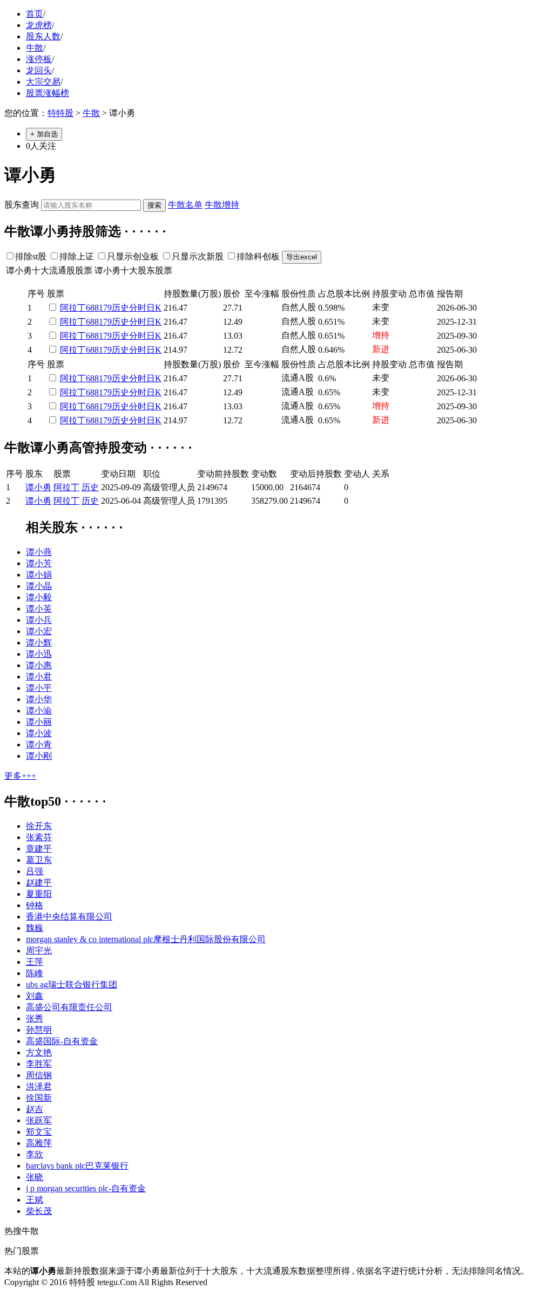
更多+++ (20, 775)
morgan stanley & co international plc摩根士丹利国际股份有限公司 (146, 939)
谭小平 (39, 687)
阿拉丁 (73, 307)
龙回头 (39, 70)
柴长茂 (39, 1211)
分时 (137, 307)
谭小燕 (39, 552)
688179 (99, 307)
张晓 (34, 1177)
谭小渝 (39, 710)
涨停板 (39, 59)
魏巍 (34, 927)
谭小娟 (39, 574)
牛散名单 (185, 204)
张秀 (34, 1018)
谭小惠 (39, 665)
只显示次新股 (198, 256)
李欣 (34, 1154)
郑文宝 (39, 1131)
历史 (120, 307)
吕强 (34, 871)
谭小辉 (39, 642)
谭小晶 (39, 586)
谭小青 (39, 744)
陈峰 (34, 973)
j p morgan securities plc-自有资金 (86, 1188)
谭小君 (39, 676)
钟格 (34, 905)
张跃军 (39, 1120)
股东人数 (43, 36)
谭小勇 (38, 487)
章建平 (39, 848)
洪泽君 (39, 1086)
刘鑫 (34, 995)
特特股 (60, 113)
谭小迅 (39, 653)
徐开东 (39, 826)
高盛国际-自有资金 (62, 1041)
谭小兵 (39, 620)
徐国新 (39, 1097)
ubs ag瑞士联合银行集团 (71, 984)
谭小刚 (39, 755)
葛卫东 (39, 859)
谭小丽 (39, 721)
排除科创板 (258, 256)
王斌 (34, 1199)
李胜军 (39, 1063)
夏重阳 (39, 893)
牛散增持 (222, 204)
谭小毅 (39, 597)
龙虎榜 (39, 25)
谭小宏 (39, 631)
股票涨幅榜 (47, 93)
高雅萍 (39, 1143)
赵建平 (39, 882)
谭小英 (39, 608)
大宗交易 (43, 81)
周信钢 (39, 1075)
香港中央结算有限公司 (69, 916)
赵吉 (34, 1109)
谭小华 (39, 699)
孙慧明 (39, 1029)
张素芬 (39, 837)
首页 (34, 13)
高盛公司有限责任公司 (69, 1007)
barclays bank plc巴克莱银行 (77, 1165)
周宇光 (39, 950)
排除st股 (30, 256)
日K (153, 307)
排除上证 (76, 256)
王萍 (34, 961)
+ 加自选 (44, 134)
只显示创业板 (133, 256)
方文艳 (39, 1052)
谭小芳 (39, 563)
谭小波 (39, 733)
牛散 (34, 47)
